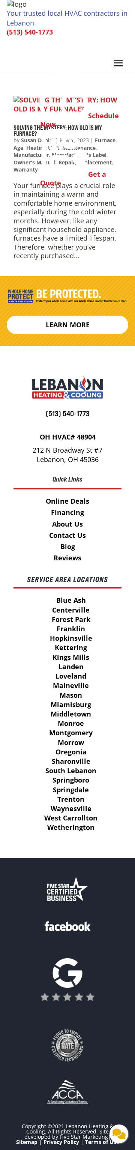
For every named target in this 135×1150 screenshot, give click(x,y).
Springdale (71, 789)
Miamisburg (71, 704)
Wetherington (70, 827)
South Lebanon (70, 770)
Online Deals (67, 501)
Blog (67, 546)
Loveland (71, 675)
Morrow (71, 742)
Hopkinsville (71, 638)
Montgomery (71, 732)
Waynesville (71, 808)
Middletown (71, 713)
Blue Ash (71, 600)
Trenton (70, 799)
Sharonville (71, 761)
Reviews (67, 557)
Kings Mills (70, 657)
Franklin (71, 628)
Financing (67, 512)
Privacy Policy (61, 1141)
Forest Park (71, 619)
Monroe (71, 723)
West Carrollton (71, 817)
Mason (71, 695)
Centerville (71, 609)
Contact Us (67, 535)
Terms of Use (102, 1141)
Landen (71, 666)
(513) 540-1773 (30, 31)
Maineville (71, 685)
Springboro (70, 779)
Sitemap (27, 1141)
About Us (67, 523)
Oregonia (71, 751)
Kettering (71, 647)
